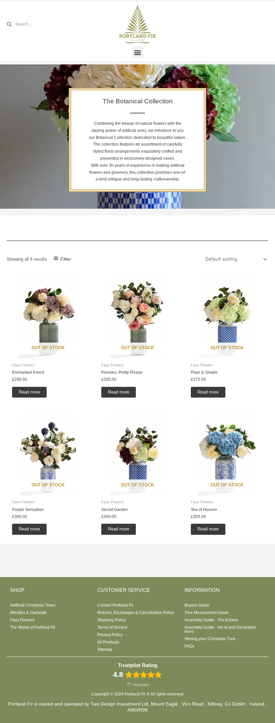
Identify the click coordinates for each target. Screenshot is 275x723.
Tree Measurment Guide (206, 612)
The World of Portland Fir (32, 627)
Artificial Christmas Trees (32, 605)
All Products (108, 642)
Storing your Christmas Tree (209, 638)
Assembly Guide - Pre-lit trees (211, 620)
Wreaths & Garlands (28, 612)
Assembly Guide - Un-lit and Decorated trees (220, 629)
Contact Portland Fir (115, 605)
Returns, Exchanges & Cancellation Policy (135, 612)
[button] (137, 52)
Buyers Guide (196, 605)
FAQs (189, 646)
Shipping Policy (111, 620)
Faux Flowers (22, 620)
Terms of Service (112, 627)
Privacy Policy (110, 634)
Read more (29, 392)
